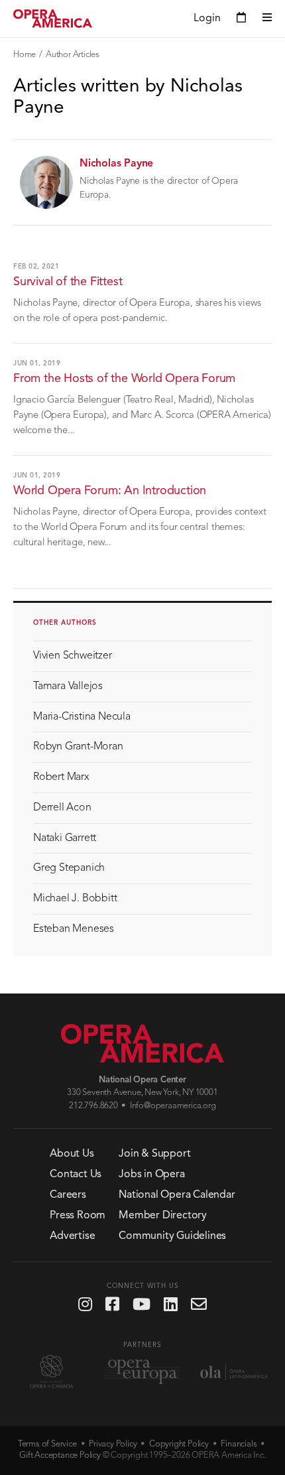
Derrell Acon (62, 807)
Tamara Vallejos (68, 686)
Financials (238, 1444)
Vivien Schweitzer (72, 656)
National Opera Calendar (177, 1195)
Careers (68, 1195)
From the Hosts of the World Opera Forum (124, 379)
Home (24, 54)
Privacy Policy (113, 1444)
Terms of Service (47, 1444)
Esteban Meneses (73, 929)
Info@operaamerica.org (173, 1106)
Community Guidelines (172, 1236)
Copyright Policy (179, 1444)
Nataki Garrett (64, 838)
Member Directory (163, 1215)
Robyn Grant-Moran (78, 746)
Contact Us (75, 1174)
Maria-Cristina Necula (82, 717)
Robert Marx (61, 777)
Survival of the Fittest (67, 282)
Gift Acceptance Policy (60, 1455)
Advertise (72, 1236)
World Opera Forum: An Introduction (109, 491)
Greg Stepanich (69, 868)
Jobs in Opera (151, 1174)
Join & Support (154, 1154)
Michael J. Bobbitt (75, 898)
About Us (71, 1154)
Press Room (77, 1215)
